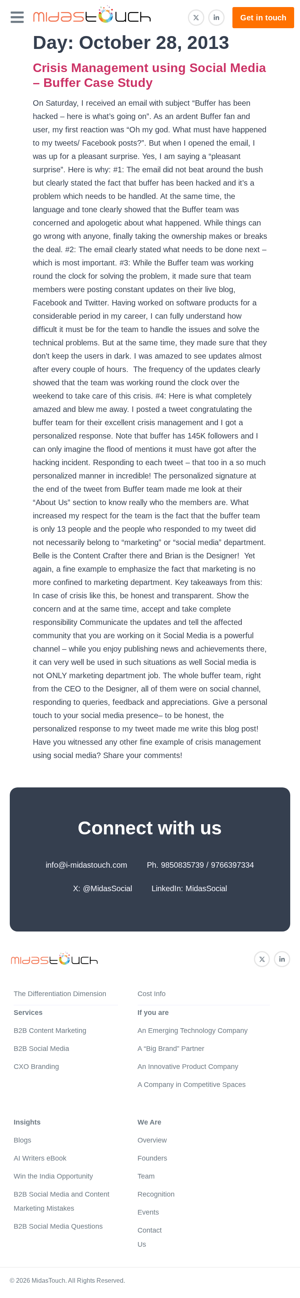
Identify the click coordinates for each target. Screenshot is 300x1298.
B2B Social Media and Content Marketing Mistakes (61, 1201)
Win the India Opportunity (53, 1176)
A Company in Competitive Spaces (192, 1085)
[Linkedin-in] (216, 17)
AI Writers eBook (40, 1158)
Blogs (22, 1140)
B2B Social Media (41, 1048)
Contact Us (150, 1237)
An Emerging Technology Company (193, 1030)
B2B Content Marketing (50, 1030)
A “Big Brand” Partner (171, 1048)
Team (146, 1176)
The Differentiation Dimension (60, 994)
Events (148, 1212)
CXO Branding (36, 1067)
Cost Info (152, 994)
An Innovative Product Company (188, 1067)
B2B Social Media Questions (58, 1226)
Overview (152, 1140)
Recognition (156, 1194)
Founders (152, 1158)
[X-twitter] (196, 17)
